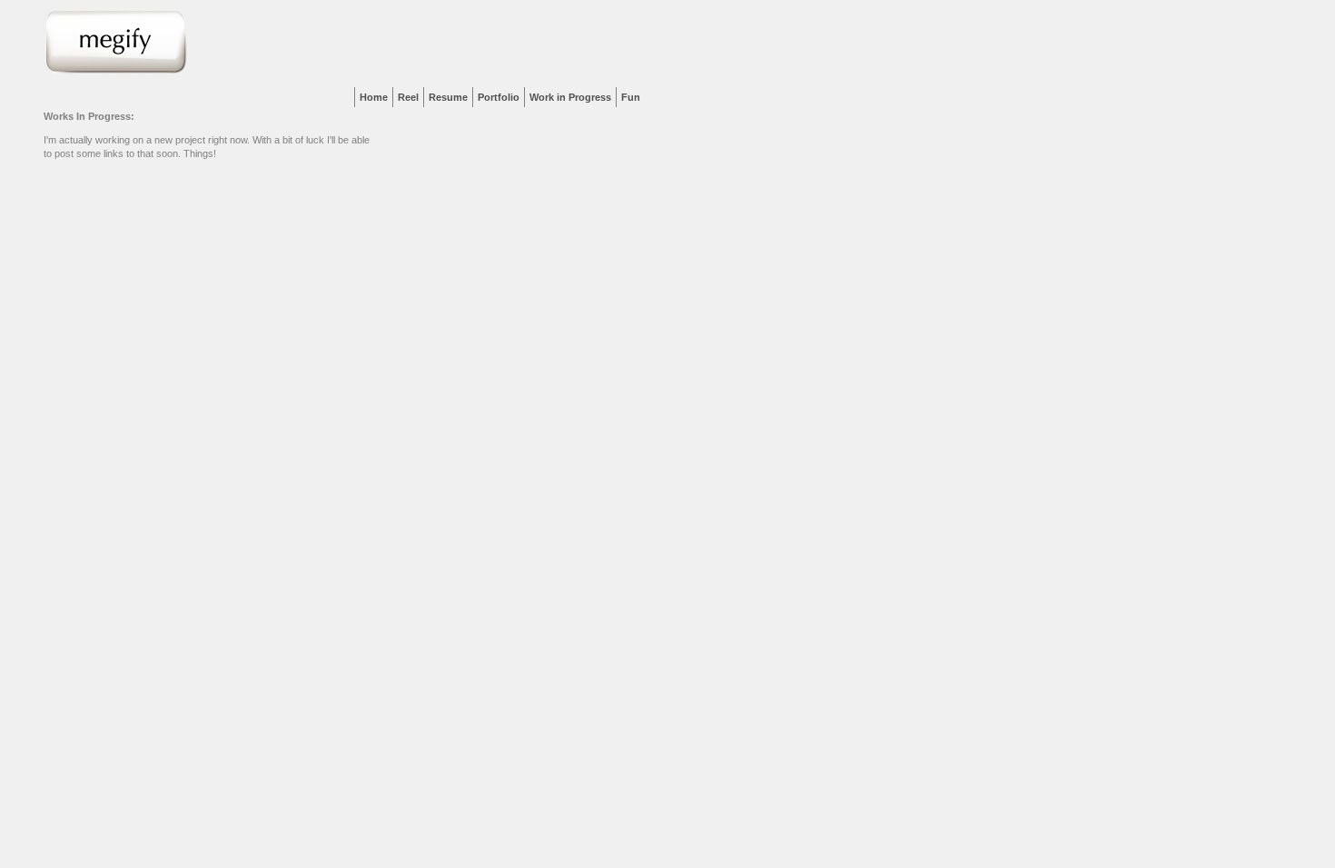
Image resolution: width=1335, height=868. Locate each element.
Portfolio (498, 97)
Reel (408, 97)
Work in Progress (570, 97)
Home (374, 97)
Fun (630, 97)
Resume (448, 97)
